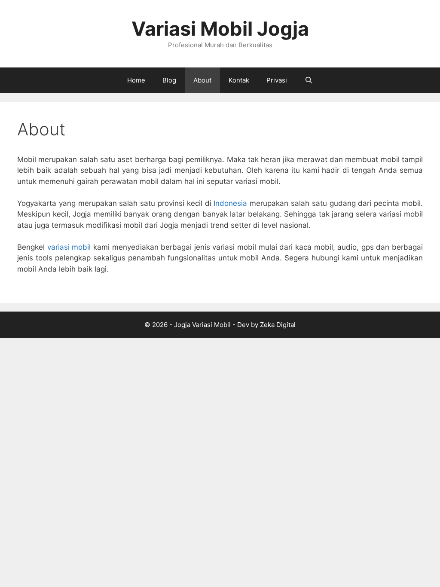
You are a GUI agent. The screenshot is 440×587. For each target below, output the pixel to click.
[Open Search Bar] (308, 80)
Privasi (276, 80)
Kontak (239, 80)
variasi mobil (69, 247)
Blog (169, 80)
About (202, 80)
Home (136, 80)
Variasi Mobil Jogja (220, 28)
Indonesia (230, 203)
